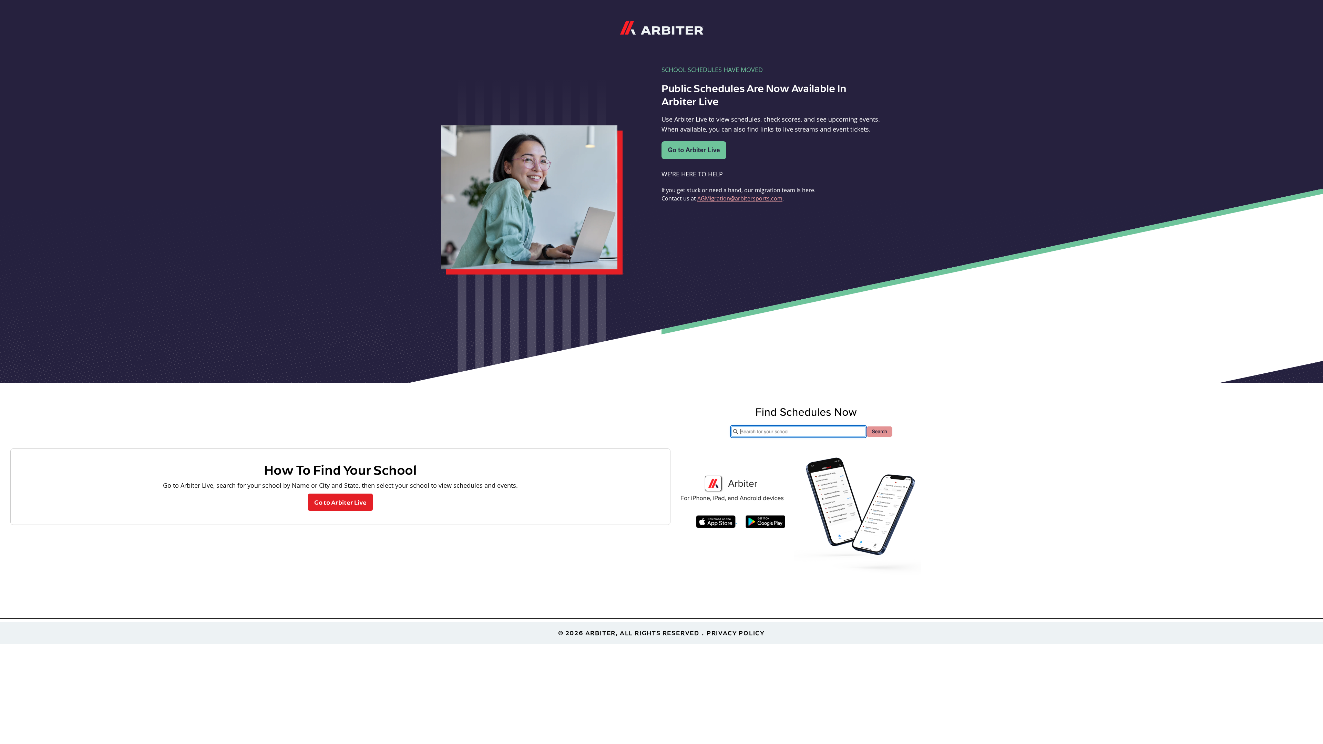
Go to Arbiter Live (340, 502)
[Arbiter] (661, 27)
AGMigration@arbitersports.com (739, 198)
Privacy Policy (736, 633)
